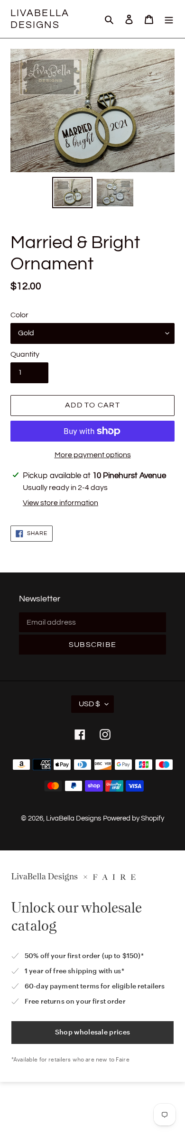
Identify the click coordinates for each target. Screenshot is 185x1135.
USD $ (89, 704)
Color (19, 315)
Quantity (24, 354)
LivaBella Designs (39, 19)
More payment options (93, 455)
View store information (60, 503)
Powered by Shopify (133, 818)
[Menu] (169, 19)
